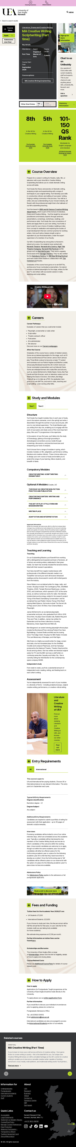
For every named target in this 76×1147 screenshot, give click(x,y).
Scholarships (34, 955)
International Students (38, 1023)
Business (27, 1093)
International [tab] (41, 769)
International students (8, 1093)
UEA (25, 1089)
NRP (35, 1103)
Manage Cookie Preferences (11, 1125)
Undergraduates (6, 1089)
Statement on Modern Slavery (11, 1120)
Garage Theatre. (46, 254)
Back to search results (10, 21)
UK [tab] (30, 769)
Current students (7, 1096)
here (34, 941)
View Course (48, 104)
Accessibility (5, 1115)
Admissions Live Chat (8, 41)
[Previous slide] (6, 1074)
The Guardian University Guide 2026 (31, 146)
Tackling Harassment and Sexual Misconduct (10, 1135)
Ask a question (63, 94)
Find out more (13, 1066)
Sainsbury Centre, (39, 256)
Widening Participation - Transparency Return (9, 1130)
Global (26, 1096)
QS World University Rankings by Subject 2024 (65, 153)
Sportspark (35, 1105)
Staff (2, 1098)
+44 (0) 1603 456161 (31, 1121)
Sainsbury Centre (35, 1100)
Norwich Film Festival (50, 249)
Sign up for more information (65, 38)
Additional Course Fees (44, 964)
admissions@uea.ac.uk (40, 1017)
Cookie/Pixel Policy (7, 1122)
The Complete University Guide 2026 (47, 146)
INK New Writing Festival (58, 256)
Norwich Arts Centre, (49, 247)
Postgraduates (6, 1091)
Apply (6, 35)
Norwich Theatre (33, 247)
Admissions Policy (36, 875)
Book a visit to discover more (46, 891)
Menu (71, 12)
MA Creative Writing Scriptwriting (38, 81)
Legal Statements (7, 1117)
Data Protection (6, 1127)
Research (27, 1091)
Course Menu (10, 29)
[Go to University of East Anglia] (15, 12)
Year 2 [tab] (40, 406)
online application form (53, 998)
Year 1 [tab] (31, 406)
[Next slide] (70, 1074)
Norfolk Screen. (44, 251)
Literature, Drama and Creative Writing (37, 28)
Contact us (28, 1098)
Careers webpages (50, 346)
